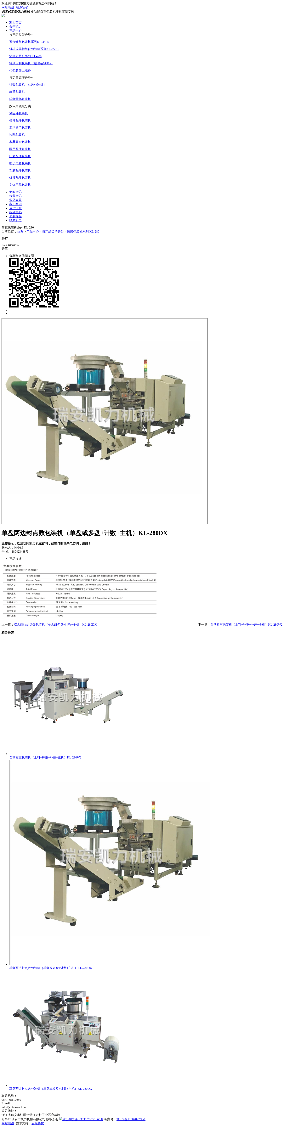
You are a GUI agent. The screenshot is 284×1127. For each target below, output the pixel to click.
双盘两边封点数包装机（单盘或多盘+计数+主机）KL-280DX (55, 624)
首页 (20, 231)
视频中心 (15, 212)
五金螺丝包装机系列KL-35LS (29, 41)
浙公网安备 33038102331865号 (82, 1119)
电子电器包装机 (20, 163)
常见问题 (15, 200)
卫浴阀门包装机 (20, 127)
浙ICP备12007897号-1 (130, 1119)
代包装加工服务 (20, 70)
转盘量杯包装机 (20, 99)
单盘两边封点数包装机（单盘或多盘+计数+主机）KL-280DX (50, 968)
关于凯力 (15, 26)
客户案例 (15, 204)
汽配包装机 (17, 134)
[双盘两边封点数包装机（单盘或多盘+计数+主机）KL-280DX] (67, 1085)
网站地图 (8, 7)
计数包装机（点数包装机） (27, 84)
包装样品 (15, 216)
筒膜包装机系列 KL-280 (25, 56)
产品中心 (15, 30)
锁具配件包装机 (20, 120)
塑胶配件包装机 (20, 170)
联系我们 (22, 7)
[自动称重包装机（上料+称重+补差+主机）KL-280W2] (67, 753)
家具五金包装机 (20, 142)
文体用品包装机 (20, 184)
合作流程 (15, 208)
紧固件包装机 (18, 113)
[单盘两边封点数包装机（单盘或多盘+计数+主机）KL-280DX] (112, 964)
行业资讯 (15, 196)
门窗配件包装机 (20, 156)
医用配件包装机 (20, 149)
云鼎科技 (37, 1123)
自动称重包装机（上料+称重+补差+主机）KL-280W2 (246, 624)
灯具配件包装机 (20, 177)
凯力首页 (15, 22)
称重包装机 (17, 91)
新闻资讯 (15, 192)
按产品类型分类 (53, 231)
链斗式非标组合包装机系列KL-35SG (34, 49)
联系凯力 (15, 220)
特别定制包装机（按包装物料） (31, 63)
